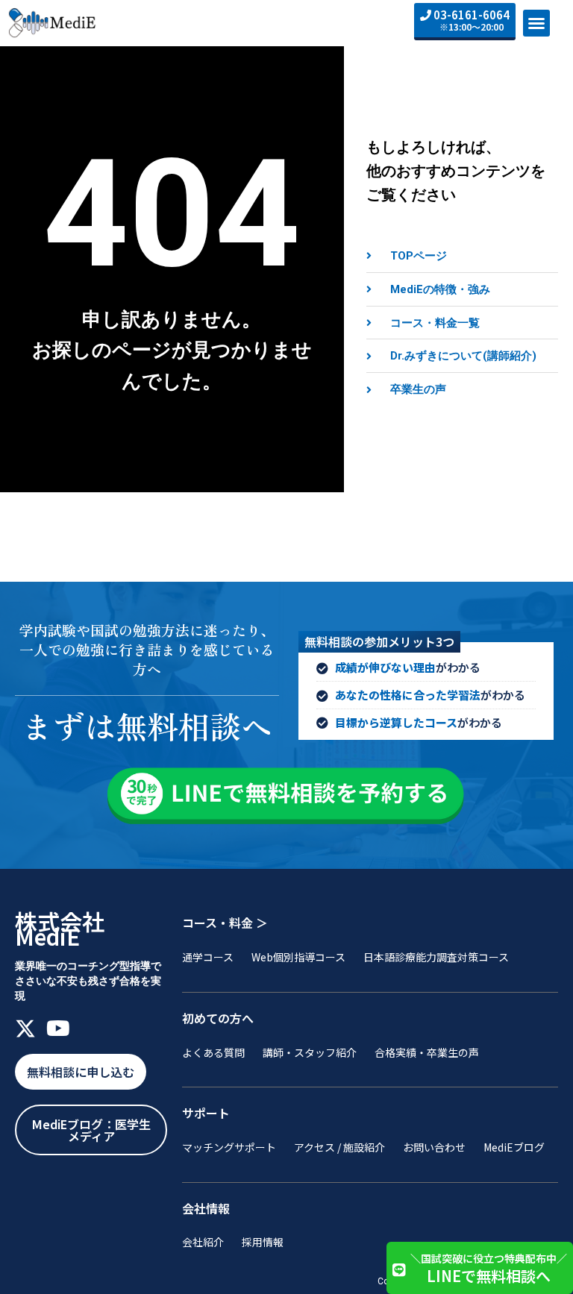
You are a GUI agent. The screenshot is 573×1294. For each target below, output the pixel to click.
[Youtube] (58, 1028)
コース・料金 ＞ (225, 923)
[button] (536, 23)
